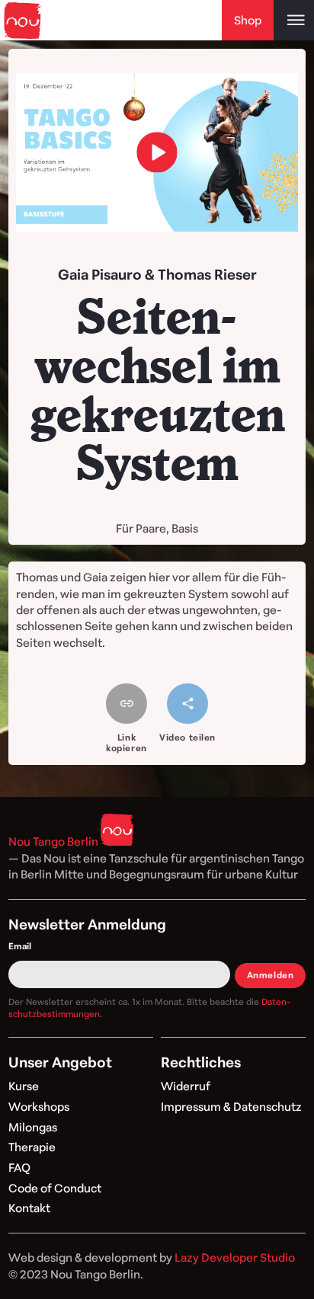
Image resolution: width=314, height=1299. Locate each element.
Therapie (32, 1147)
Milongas (32, 1127)
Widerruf (185, 1086)
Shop (247, 20)
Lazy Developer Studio (235, 1257)
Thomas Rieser (207, 274)
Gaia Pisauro (100, 274)
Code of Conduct (54, 1188)
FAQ (19, 1167)
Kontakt (29, 1208)
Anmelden (270, 975)
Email (19, 946)
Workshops (38, 1106)
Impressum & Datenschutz (231, 1106)
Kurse (23, 1086)
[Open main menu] (294, 20)
